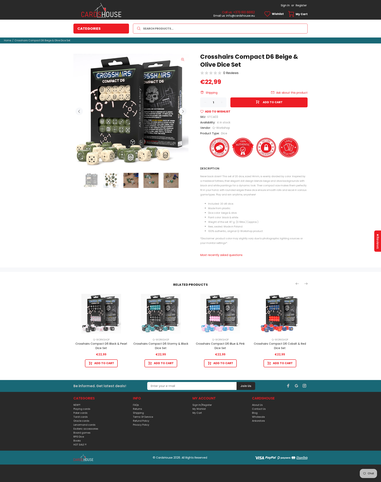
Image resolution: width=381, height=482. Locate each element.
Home (7, 40)
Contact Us (259, 409)
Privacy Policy (141, 424)
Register (301, 5)
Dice (224, 133)
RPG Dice (78, 436)
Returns (137, 409)
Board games (81, 432)
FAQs (136, 405)
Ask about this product (292, 93)
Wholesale (258, 417)
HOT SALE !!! (80, 444)
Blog (255, 413)
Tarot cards (80, 417)
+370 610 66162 (244, 12)
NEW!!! (76, 405)
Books (77, 440)
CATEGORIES (89, 28)
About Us (257, 405)
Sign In (285, 5)
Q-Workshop (221, 128)
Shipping (211, 93)
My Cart (197, 413)
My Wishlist (199, 409)
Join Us (246, 386)
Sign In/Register (202, 405)
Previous (79, 111)
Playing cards (81, 409)
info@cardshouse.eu (240, 16)
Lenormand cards (84, 424)
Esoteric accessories (85, 428)
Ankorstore (258, 420)
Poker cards (80, 413)
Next (183, 111)
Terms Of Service (143, 417)
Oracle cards (81, 420)
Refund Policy (141, 420)
